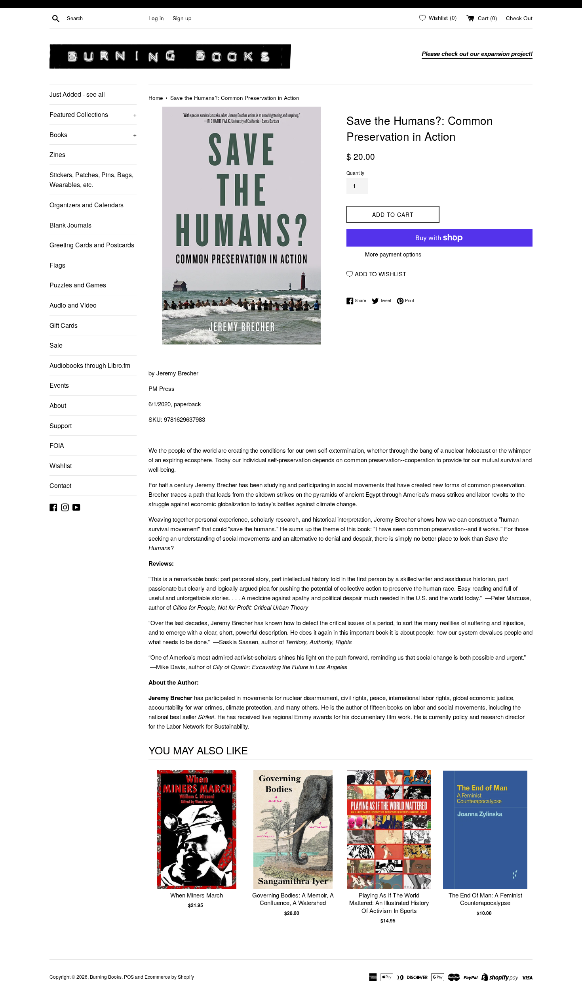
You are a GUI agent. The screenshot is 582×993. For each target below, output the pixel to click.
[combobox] (106, 18)
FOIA (56, 445)
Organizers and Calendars (86, 204)
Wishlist (60, 465)
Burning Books (106, 976)
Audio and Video (73, 305)
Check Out (519, 18)
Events (59, 385)
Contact (60, 485)
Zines (57, 154)
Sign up (182, 18)
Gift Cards (63, 325)
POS (129, 976)
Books (93, 134)
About (57, 405)
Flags (57, 265)
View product (196, 838)
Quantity (355, 172)
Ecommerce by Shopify (169, 976)
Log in (156, 18)
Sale (56, 345)
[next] (525, 855)
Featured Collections (93, 114)
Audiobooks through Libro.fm (89, 365)
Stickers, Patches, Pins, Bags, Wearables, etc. (91, 179)
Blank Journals (70, 225)
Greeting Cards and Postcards (91, 244)
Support (60, 425)
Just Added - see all (77, 94)
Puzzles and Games (77, 284)
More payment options (393, 254)
